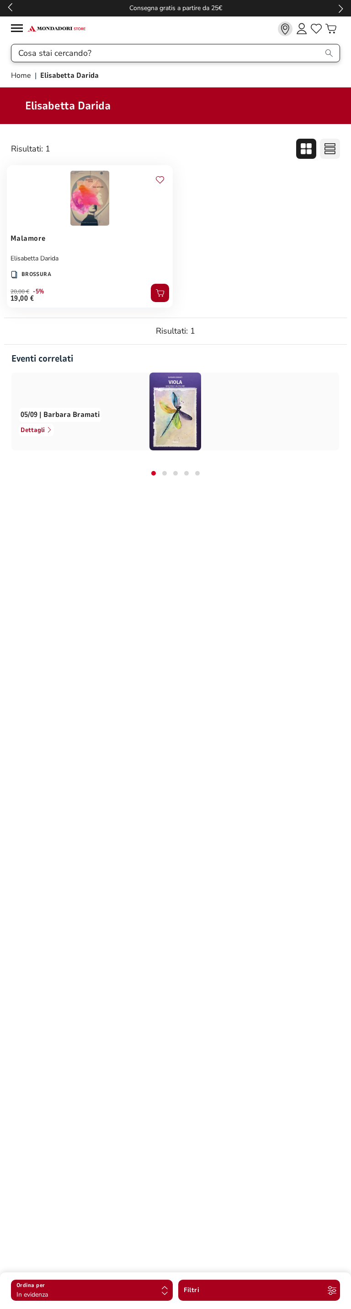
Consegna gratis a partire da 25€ (175, 8)
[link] (285, 29)
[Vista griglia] (306, 149)
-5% (38, 291)
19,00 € (22, 298)
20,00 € (20, 291)
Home (22, 75)
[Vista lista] (330, 149)
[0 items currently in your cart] (330, 28)
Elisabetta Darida (34, 258)
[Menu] (19, 29)
